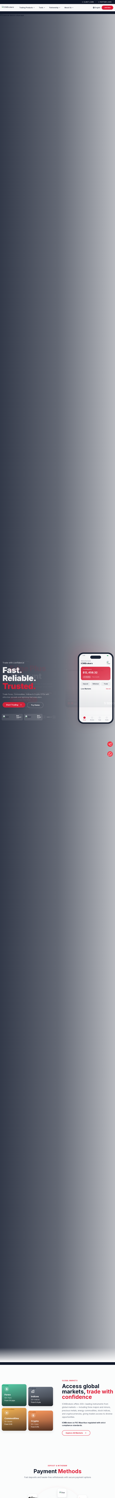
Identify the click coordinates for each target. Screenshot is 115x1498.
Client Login (89, 2)
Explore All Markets (74, 1433)
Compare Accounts (14, 708)
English (97, 7)
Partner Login (105, 2)
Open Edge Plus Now (14, 700)
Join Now (107, 7)
